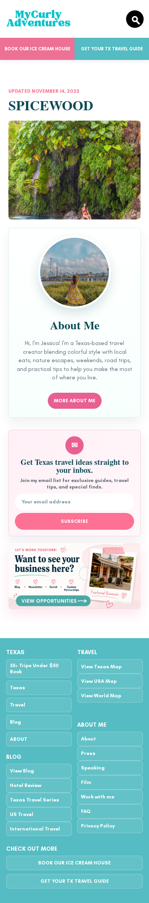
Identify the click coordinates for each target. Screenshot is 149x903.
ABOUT (19, 739)
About (88, 739)
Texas (17, 687)
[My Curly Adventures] (62, 19)
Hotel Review (25, 785)
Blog (15, 722)
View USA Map (99, 681)
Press (88, 753)
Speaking (93, 768)
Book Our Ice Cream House (37, 49)
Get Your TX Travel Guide (112, 49)
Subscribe (75, 521)
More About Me (75, 400)
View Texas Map (101, 666)
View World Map (101, 695)
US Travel (21, 814)
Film (86, 782)
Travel (17, 705)
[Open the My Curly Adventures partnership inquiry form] (74, 576)
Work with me (97, 797)
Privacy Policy (98, 826)
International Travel (35, 829)
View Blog (22, 771)
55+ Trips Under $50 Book (34, 668)
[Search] (135, 19)
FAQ (86, 811)
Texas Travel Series (34, 800)
